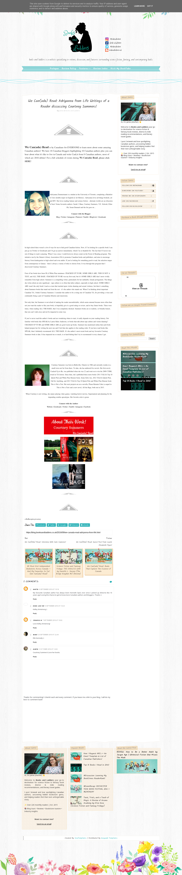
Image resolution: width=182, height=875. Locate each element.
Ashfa (35, 649)
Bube (35, 635)
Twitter (63, 217)
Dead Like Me (38, 606)
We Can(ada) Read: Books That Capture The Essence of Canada (98, 569)
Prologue (54, 68)
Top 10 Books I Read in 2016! (137, 381)
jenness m (37, 620)
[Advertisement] (69, 720)
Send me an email (138, 169)
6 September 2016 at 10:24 (55, 606)
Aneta (35, 589)
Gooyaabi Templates (109, 838)
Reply (35, 599)
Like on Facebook (130, 201)
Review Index (100, 68)
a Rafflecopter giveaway (33, 519)
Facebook (87, 407)
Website (49, 407)
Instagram (70, 217)
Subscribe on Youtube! (132, 190)
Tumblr (85, 217)
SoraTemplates (80, 838)
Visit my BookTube (121, 68)
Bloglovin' (93, 217)
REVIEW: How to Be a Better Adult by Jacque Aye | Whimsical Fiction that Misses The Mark (137, 754)
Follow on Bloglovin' (132, 206)
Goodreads (102, 217)
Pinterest (79, 217)
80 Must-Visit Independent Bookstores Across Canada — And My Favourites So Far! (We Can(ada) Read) (38, 570)
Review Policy (69, 68)
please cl (103, 157)
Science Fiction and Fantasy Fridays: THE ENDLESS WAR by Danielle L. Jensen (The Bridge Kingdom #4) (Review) (68, 570)
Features (84, 68)
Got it (150, 6)
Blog (58, 217)
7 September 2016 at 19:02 (52, 620)
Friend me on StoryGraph (134, 196)
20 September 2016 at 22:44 (48, 635)
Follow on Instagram (132, 185)
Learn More (139, 6)
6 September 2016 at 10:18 (49, 589)
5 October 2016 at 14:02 (48, 649)
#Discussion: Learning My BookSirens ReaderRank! (135, 355)
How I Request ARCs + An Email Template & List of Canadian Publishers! (135, 369)
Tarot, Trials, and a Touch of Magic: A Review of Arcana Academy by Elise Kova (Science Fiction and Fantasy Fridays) (90, 801)
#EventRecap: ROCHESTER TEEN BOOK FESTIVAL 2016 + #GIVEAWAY (97, 789)
